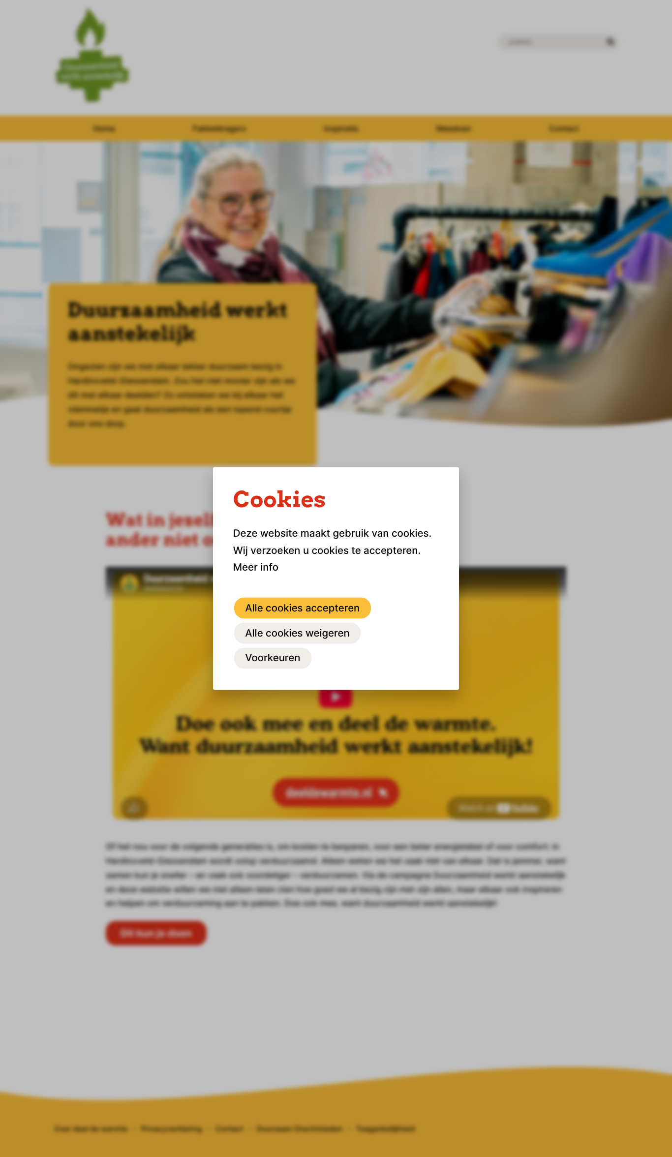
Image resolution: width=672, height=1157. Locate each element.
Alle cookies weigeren (297, 632)
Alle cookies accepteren (302, 607)
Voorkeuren (272, 657)
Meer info (255, 567)
